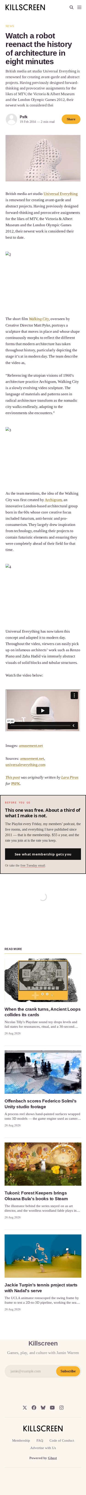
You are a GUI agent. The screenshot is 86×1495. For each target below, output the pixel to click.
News (10, 26)
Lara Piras (69, 777)
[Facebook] (34, 1407)
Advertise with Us (43, 1448)
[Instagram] (61, 1407)
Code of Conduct (62, 1440)
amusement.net (31, 745)
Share (71, 119)
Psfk (23, 117)
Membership (21, 1440)
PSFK (15, 783)
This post (13, 777)
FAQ (39, 1440)
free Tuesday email (32, 865)
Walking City (39, 319)
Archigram (53, 500)
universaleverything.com (25, 765)
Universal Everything (61, 194)
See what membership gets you (43, 854)
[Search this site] (71, 7)
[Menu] (79, 7)
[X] (24, 1407)
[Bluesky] (43, 1407)
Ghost (52, 1458)
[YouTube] (52, 1407)
